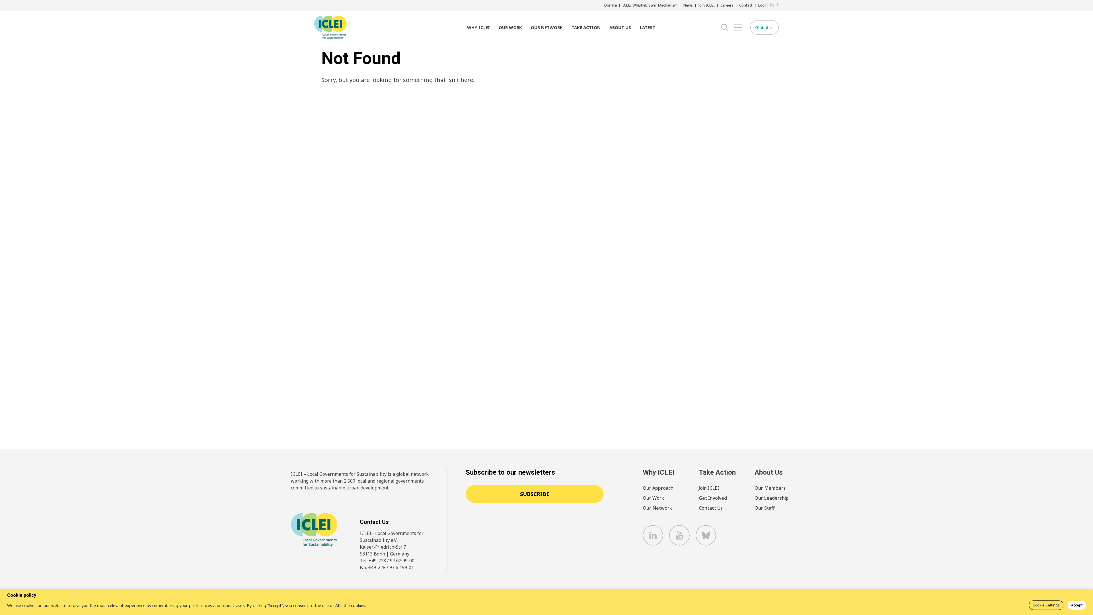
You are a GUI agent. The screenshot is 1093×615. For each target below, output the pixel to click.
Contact (746, 5)
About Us (620, 27)
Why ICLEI (478, 27)
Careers (727, 5)
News (688, 5)
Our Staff (764, 508)
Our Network (547, 27)
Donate (610, 5)
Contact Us (711, 508)
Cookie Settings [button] (1046, 605)
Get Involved (713, 498)
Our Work (510, 27)
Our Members (770, 488)
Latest (647, 27)
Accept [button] (1076, 605)
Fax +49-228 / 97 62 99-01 (387, 567)
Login (763, 5)
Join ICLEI (706, 5)
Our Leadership (772, 498)
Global (762, 27)
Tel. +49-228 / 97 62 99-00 (387, 560)
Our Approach (658, 488)
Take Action (586, 27)
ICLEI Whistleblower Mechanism (649, 5)
